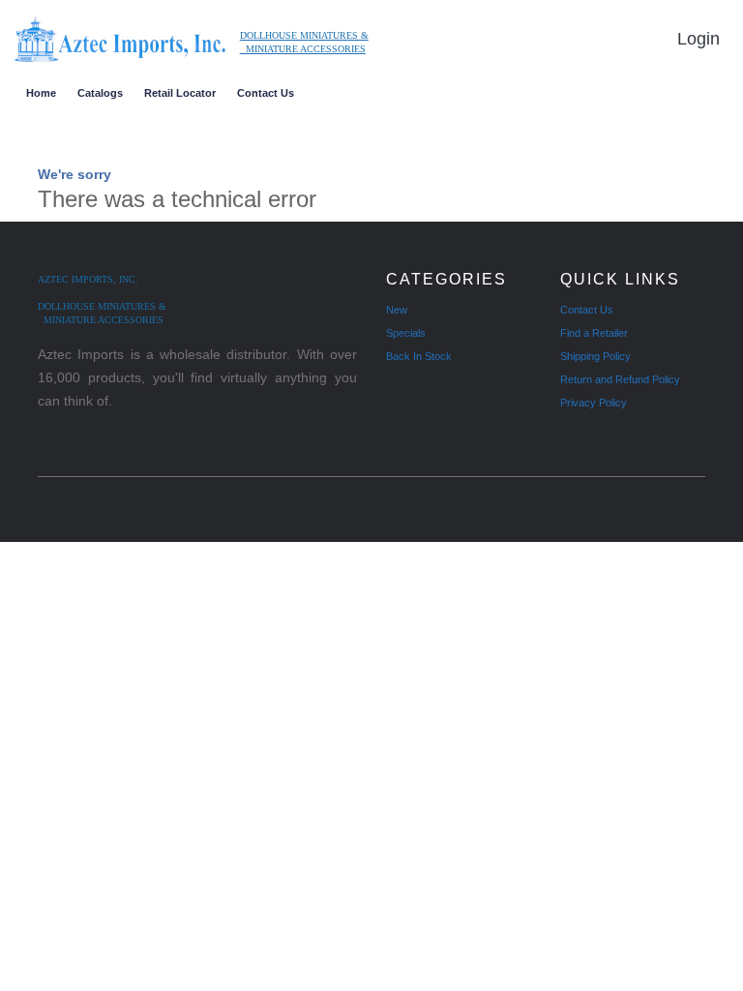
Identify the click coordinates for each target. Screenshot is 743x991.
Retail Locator (180, 93)
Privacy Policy (593, 402)
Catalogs (100, 93)
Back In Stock (419, 356)
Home (41, 93)
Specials (406, 333)
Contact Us (265, 93)
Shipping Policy (595, 356)
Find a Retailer (594, 333)
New (396, 309)
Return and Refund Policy (620, 379)
